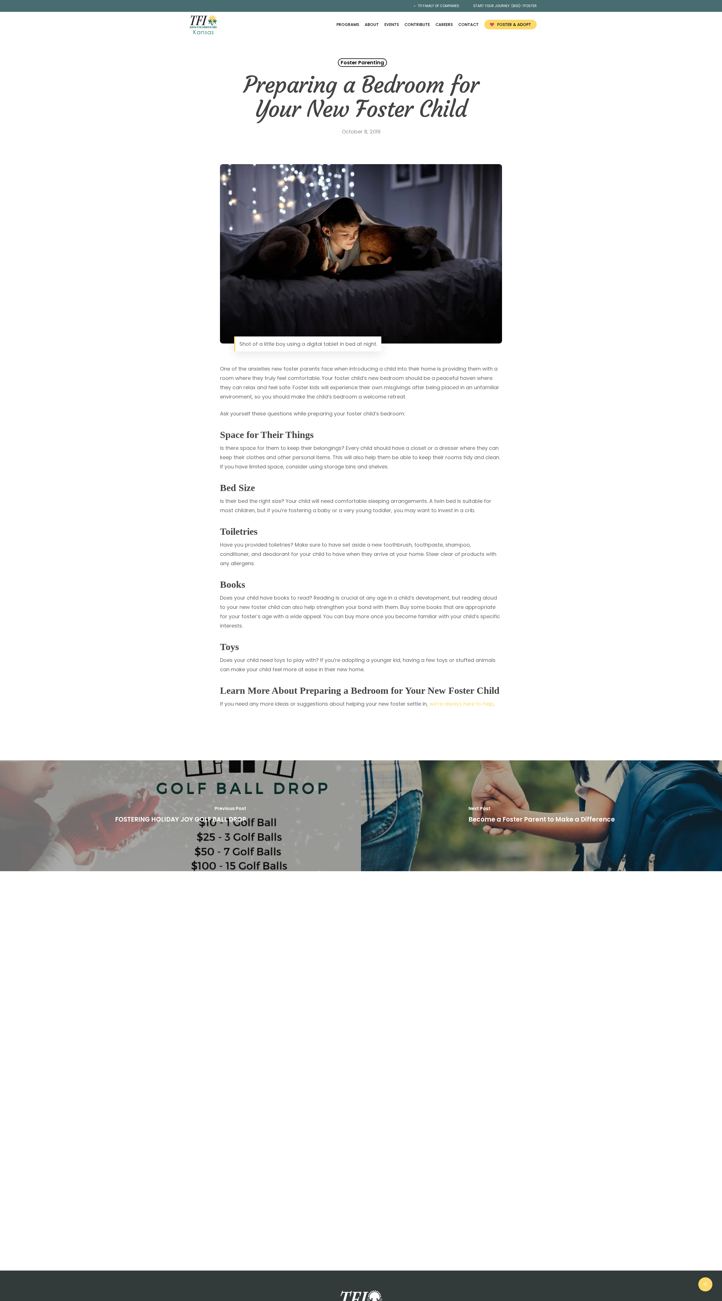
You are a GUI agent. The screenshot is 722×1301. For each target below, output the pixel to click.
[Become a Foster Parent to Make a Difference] (541, 815)
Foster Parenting (362, 62)
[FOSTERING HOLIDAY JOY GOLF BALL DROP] (180, 815)
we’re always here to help (461, 703)
